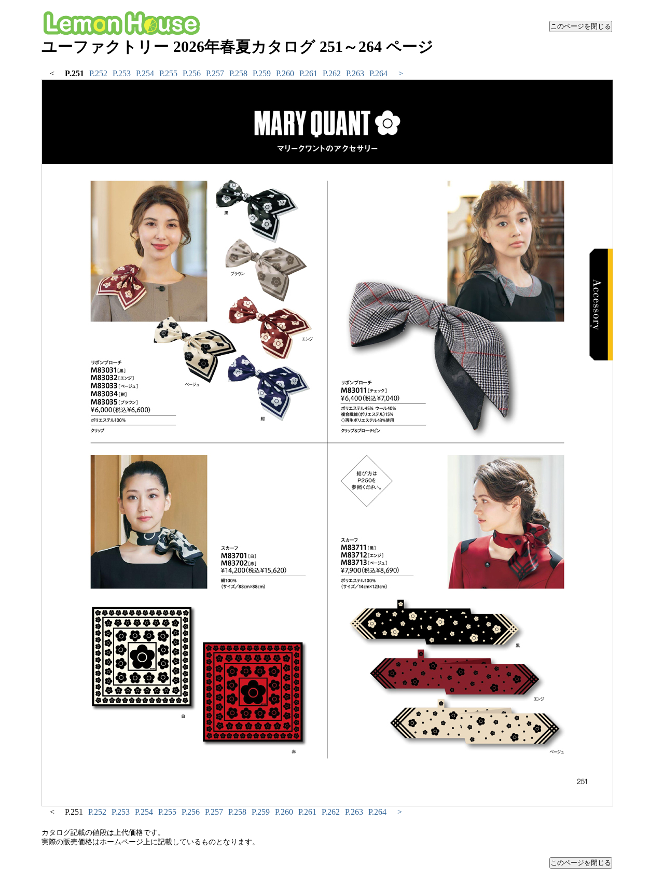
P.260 (285, 73)
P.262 (332, 73)
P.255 (168, 73)
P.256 (192, 73)
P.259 (262, 73)
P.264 (378, 73)
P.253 (122, 73)
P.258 (238, 73)
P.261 (308, 73)
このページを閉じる (580, 26)
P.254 (145, 73)
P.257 (215, 73)
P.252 (98, 73)
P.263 (355, 73)
